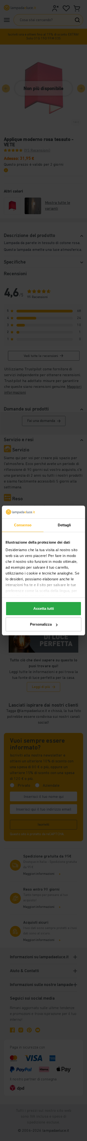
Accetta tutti (43, 608)
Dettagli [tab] (64, 525)
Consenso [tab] (22, 525)
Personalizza (41, 624)
